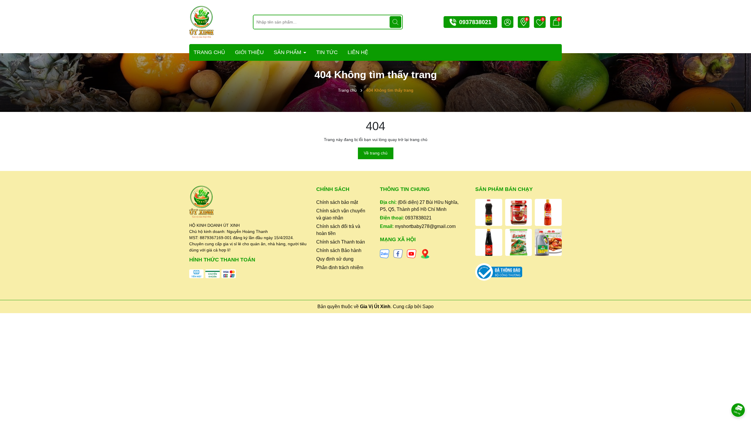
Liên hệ (358, 52)
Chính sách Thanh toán (340, 241)
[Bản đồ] (425, 253)
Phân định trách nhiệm (339, 267)
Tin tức (327, 52)
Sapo (428, 306)
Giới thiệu (249, 52)
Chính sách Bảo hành (338, 250)
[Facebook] (398, 253)
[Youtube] (411, 253)
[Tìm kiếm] (395, 22)
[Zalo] (384, 253)
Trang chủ (209, 52)
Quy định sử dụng (334, 258)
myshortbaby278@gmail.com (425, 226)
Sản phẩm (288, 52)
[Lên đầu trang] (738, 394)
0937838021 (475, 22)
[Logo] (201, 21)
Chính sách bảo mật (337, 202)
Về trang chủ (376, 153)
